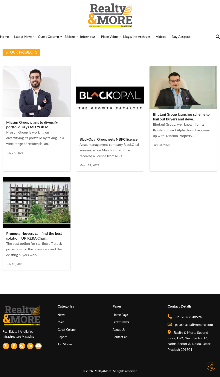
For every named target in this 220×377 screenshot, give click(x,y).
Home (4, 36)
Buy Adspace (181, 36)
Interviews (88, 36)
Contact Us (120, 337)
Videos (161, 36)
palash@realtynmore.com (193, 324)
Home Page (120, 315)
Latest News (23, 36)
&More (69, 36)
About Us (119, 329)
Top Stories (65, 344)
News (61, 315)
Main (61, 322)
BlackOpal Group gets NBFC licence (108, 139)
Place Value (109, 36)
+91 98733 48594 (188, 317)
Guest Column (48, 36)
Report (62, 337)
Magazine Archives (137, 36)
